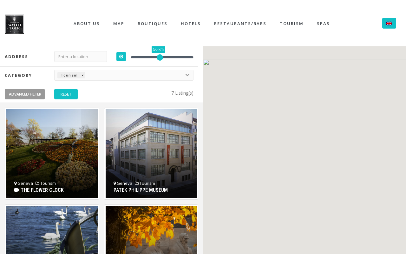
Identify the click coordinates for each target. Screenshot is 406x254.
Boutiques (152, 23)
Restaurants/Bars (240, 23)
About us (87, 23)
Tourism (292, 23)
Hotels (191, 23)
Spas (323, 23)
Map (118, 23)
